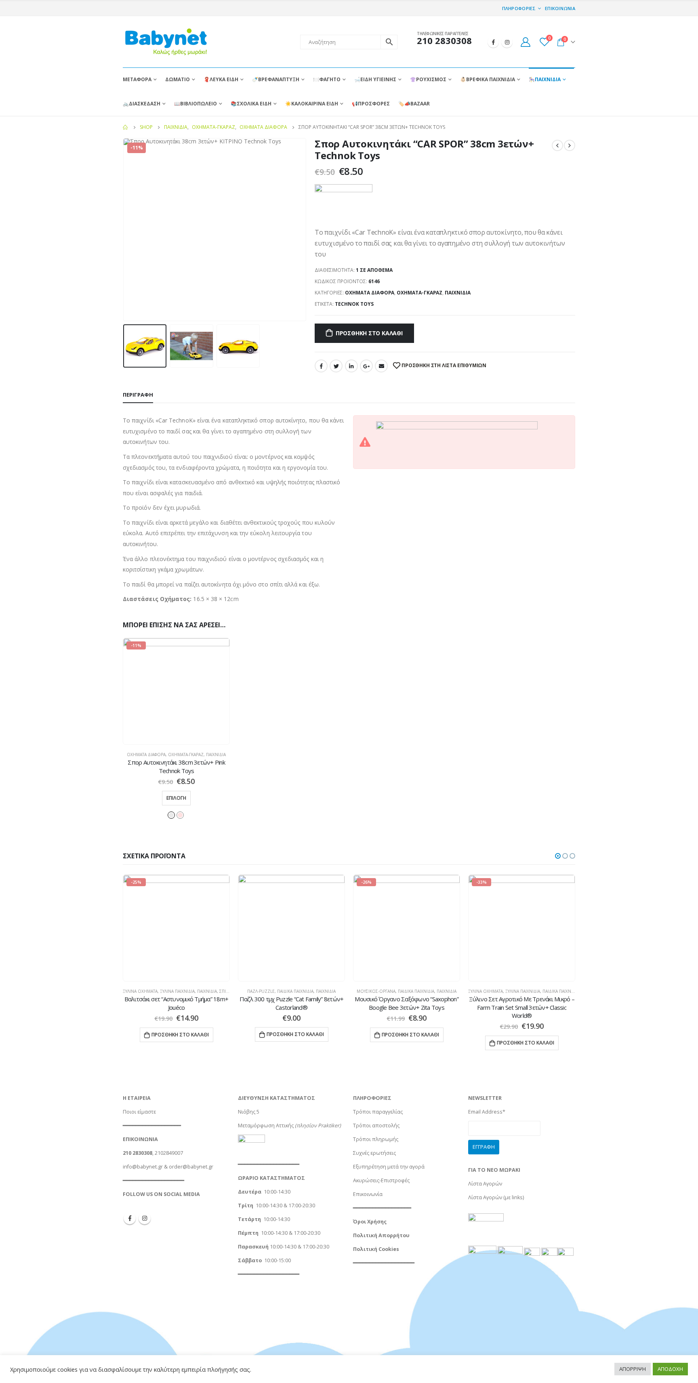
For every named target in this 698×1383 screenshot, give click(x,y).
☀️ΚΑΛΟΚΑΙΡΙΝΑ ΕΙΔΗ (311, 103)
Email (381, 365)
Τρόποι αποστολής (376, 1125)
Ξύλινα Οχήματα (140, 991)
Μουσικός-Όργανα (376, 991)
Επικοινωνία (368, 1194)
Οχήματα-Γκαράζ (419, 292)
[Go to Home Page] (125, 127)
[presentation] (125, 230)
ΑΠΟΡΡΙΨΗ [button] (632, 1368)
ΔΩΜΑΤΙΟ (177, 79)
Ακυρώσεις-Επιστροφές (381, 1180)
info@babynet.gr (143, 1166)
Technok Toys (354, 304)
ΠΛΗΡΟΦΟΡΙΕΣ (519, 8)
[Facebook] (493, 42)
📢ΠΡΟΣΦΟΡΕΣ (371, 103)
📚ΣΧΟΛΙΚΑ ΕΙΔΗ (251, 103)
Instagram (145, 1218)
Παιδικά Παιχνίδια (295, 991)
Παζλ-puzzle (261, 991)
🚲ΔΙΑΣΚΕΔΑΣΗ (141, 103)
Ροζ (180, 815)
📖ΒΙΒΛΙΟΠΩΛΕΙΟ (195, 103)
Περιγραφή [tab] (138, 394)
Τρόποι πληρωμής (375, 1139)
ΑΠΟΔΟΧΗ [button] (670, 1368)
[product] (291, 928)
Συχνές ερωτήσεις (374, 1153)
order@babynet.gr (191, 1166)
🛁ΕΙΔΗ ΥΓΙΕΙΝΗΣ (375, 79)
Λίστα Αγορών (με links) (496, 1197)
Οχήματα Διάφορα (369, 292)
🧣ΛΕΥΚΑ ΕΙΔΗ (221, 79)
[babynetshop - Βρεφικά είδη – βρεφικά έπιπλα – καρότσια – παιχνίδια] (165, 42)
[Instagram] (507, 42)
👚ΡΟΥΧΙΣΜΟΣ (428, 79)
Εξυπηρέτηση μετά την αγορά (389, 1166)
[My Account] (525, 42)
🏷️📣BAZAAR (414, 103)
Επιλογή (176, 797)
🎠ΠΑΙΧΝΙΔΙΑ (545, 79)
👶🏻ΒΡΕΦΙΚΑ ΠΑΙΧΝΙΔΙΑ (487, 79)
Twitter (336, 365)
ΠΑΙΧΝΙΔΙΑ (458, 292)
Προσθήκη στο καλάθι (369, 333)
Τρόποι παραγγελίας (378, 1111)
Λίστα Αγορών (485, 1183)
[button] (557, 856)
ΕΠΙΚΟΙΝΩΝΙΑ (560, 8)
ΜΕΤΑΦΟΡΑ (137, 79)
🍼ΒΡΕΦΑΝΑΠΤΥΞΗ (275, 79)
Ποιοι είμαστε (139, 1111)
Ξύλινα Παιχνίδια (177, 991)
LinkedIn (351, 365)
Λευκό (171, 815)
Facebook (321, 365)
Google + (366, 365)
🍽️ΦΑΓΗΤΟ (327, 79)
